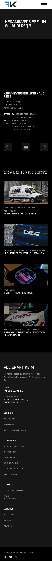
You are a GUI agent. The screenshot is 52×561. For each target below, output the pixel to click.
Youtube (8, 526)
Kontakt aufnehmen (13, 490)
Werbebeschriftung (27, 208)
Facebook (8, 520)
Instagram (9, 515)
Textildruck (9, 290)
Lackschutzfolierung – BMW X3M (24, 253)
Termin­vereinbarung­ (10, 498)
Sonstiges (9, 208)
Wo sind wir (9, 419)
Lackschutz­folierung (14, 469)
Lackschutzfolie (24, 117)
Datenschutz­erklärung (15, 430)
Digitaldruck (10, 452)
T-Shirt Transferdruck (18, 293)
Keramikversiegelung (26, 114)
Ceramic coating (18, 124)
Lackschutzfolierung (21, 130)
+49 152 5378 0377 (13, 391)
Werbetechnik (10, 211)
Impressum (9, 425)
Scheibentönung (12, 463)
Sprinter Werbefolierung (20, 214)
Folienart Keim (19, 367)
